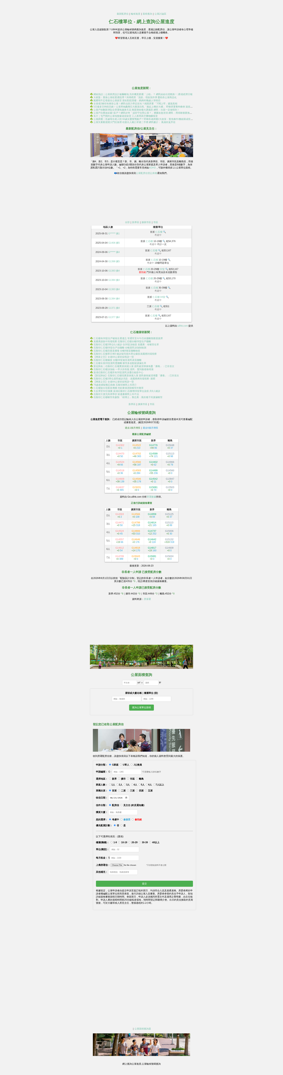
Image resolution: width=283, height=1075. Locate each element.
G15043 (136, 557)
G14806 (135, 532)
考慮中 (115, 819)
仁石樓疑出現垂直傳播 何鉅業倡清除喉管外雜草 (118, 388)
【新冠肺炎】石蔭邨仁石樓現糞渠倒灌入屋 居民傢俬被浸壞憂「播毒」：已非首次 (136, 375)
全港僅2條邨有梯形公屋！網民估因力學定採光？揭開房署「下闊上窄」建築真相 (135, 103)
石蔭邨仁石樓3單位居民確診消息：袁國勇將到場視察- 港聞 (124, 378)
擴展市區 (146, 222)
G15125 (169, 515)
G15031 (137, 488)
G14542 (153, 480)
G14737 (152, 532)
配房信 (115, 805)
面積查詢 (147, 14)
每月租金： (102, 857)
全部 (127, 222)
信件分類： (102, 805)
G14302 (120, 446)
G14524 (120, 463)
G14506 (137, 480)
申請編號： (102, 771)
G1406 (111, 243)
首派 (114, 790)
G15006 (169, 532)
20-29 (134, 842)
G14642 (152, 540)
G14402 (153, 463)
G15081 (153, 488)
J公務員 (138, 764)
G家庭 (115, 764)
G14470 (120, 455)
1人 (113, 784)
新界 (114, 778)
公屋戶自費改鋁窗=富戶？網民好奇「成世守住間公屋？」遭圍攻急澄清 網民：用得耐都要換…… (143, 113)
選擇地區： (102, 778)
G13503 (170, 488)
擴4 (118, 252)
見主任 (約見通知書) (133, 805)
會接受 (126, 819)
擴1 (118, 233)
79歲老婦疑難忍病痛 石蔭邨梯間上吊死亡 (115, 385)
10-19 (124, 842)
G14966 (170, 463)
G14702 (137, 455)
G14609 (120, 480)
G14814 (152, 524)
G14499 (153, 471)
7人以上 (160, 784)
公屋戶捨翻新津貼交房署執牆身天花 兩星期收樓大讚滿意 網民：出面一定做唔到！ (136, 110)
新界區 (135, 222)
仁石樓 (158, 232)
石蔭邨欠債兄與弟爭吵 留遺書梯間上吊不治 (116, 394)
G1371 (111, 308)
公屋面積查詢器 (142, 1028)
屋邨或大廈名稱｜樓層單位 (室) (141, 693)
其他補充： (102, 872)
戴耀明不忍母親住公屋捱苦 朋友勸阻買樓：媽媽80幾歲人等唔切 (126, 100)
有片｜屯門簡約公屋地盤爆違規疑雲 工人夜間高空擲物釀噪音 (125, 116)
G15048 (170, 446)
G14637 (120, 488)
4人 (135, 784)
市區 (155, 222)
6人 (150, 784)
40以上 (155, 842)
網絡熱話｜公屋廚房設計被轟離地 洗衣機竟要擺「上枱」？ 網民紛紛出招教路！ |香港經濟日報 (142, 94)
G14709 (119, 557)
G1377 (111, 317)
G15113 (170, 455)
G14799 (135, 524)
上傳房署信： (103, 865)
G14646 (136, 540)
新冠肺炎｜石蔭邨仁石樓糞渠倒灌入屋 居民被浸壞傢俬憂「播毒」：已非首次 (133, 366)
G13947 (170, 480)
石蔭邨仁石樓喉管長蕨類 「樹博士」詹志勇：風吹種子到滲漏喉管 (127, 397)
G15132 (169, 540)
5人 (143, 784)
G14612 (119, 549)
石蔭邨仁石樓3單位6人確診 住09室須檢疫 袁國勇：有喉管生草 (126, 344)
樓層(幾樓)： (102, 842)
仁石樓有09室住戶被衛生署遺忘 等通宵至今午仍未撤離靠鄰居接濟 (128, 338)
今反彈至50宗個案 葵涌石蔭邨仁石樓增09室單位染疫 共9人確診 (126, 391)
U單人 (126, 764)
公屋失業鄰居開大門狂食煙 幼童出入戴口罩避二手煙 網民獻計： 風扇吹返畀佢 (134, 122)
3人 (128, 784)
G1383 (111, 270)
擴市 (123, 778)
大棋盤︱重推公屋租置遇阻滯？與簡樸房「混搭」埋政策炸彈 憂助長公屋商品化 (135, 97)
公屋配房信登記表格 (146, 173)
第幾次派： (102, 790)
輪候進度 (135, 14)
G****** (111, 233)
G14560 (170, 471)
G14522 (137, 446)
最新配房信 (123, 14)
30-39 (145, 842)
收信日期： (102, 797)
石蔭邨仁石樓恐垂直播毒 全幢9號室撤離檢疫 (116, 350)
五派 (150, 790)
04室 (162, 297)
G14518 (120, 471)
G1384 (111, 280)
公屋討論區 (160, 14)
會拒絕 (138, 819)
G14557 (119, 540)
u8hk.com (183, 326)
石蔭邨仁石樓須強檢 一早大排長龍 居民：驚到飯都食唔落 (123, 369)
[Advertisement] (141, 62)
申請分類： (102, 764)
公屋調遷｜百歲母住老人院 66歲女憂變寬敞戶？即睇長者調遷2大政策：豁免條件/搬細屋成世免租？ (145, 119)
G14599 (153, 455)
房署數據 (151, 496)
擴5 (118, 243)
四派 (141, 790)
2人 (120, 784)
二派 (123, 790)
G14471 (119, 524)
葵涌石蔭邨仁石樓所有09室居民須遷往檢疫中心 (118, 372)
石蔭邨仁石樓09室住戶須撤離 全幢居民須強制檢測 (119, 347)
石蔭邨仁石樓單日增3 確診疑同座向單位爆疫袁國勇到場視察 (125, 354)
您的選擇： (102, 819)
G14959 (152, 515)
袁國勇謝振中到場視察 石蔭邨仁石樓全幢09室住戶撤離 (122, 341)
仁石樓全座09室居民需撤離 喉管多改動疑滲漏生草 (119, 363)
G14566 (137, 463)
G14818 (135, 549)
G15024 (169, 557)
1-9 (115, 842)
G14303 (119, 515)
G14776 (153, 446)
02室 (162, 269)
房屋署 (147, 599)
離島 (141, 778)
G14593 (137, 471)
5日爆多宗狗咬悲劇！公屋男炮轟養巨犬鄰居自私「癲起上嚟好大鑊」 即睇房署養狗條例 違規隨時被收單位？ (150, 106)
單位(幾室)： (102, 849)
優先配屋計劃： (104, 825)
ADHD (152, 167)
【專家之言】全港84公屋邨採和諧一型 (113, 357)
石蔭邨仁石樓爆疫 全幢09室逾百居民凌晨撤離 (117, 360)
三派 (132, 790)
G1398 (111, 261)
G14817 (152, 549)
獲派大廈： (102, 812)
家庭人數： (102, 784)
